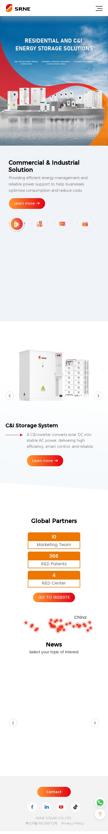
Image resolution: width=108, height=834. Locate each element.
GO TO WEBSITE (54, 597)
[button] (13, 750)
